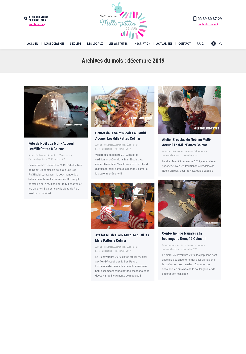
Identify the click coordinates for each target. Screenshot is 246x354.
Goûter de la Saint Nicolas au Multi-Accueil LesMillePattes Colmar (121, 136)
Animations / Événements (60, 155)
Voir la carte (36, 24)
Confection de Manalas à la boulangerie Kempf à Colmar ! (184, 236)
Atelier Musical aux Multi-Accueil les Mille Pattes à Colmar (122, 238)
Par (36, 159)
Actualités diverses (37, 155)
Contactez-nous (207, 24)
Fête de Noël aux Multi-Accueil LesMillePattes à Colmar (51, 146)
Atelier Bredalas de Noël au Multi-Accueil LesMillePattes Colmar (186, 142)
